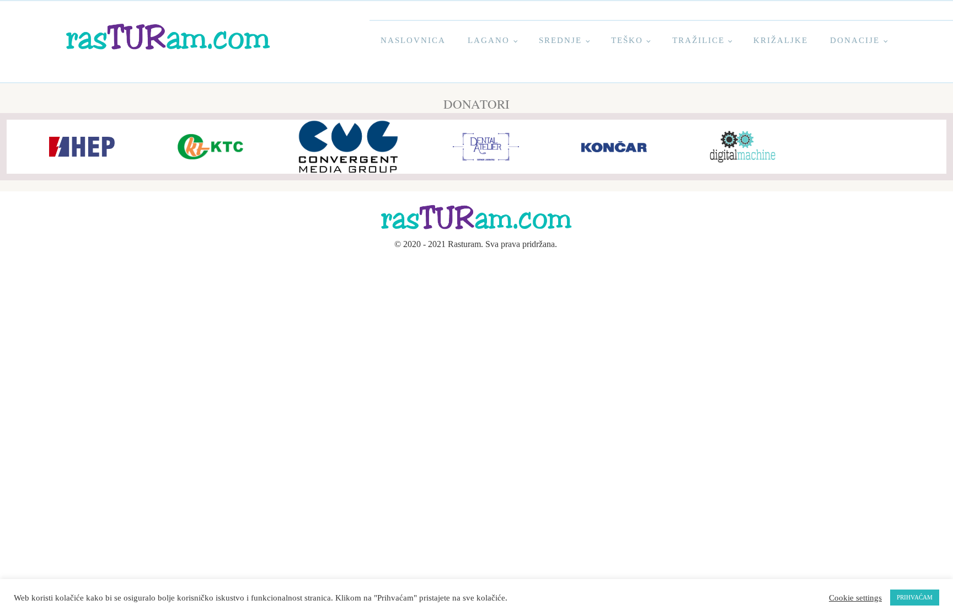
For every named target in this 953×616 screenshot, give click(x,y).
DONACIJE (855, 40)
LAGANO (489, 40)
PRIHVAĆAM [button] (915, 597)
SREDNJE (560, 40)
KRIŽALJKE (780, 40)
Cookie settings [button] (855, 597)
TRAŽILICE (698, 40)
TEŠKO (627, 40)
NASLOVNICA (413, 40)
